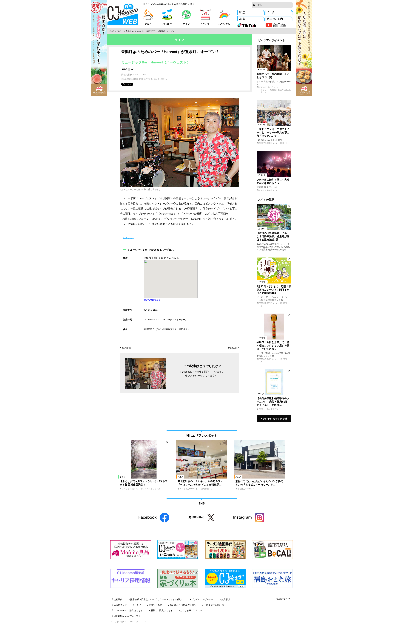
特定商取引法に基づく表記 (183, 605)
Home (111, 31)
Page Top (281, 599)
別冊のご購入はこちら (161, 610)
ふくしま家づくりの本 (191, 610)
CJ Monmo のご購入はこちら (128, 610)
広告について (120, 605)
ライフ (120, 31)
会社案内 (118, 599)
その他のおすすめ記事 (275, 418)
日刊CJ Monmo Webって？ (127, 616)
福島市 (125, 69)
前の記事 (126, 348)
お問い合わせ (155, 605)
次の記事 (232, 348)
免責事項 (225, 599)
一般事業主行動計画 (214, 605)
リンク (138, 605)
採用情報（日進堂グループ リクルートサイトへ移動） (157, 599)
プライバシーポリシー (202, 599)
